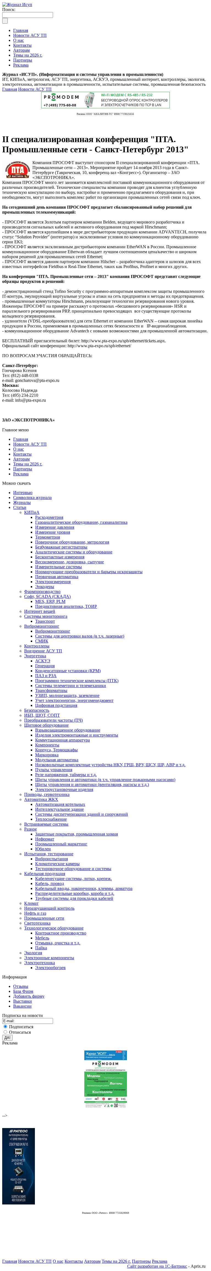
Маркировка (47, 754)
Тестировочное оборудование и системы (73, 868)
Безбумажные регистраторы (61, 547)
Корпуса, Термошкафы (56, 750)
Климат (31, 903)
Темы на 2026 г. (27, 464)
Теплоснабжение (51, 819)
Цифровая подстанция (56, 705)
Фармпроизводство (42, 591)
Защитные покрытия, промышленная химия (76, 834)
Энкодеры (44, 586)
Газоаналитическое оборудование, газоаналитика (81, 522)
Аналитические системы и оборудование (73, 552)
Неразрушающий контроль (49, 908)
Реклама (21, 474)
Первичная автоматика (56, 576)
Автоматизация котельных (60, 804)
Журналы (22, 502)
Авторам (21, 459)
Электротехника (39, 962)
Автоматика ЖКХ (41, 799)
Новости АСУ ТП (35, 89)
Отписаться (20, 1032)
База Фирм (23, 991)
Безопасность (36, 710)
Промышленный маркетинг (61, 844)
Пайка (41, 947)
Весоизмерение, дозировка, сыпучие (69, 561)
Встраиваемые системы (46, 824)
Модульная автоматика (56, 759)
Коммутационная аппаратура (62, 740)
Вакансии (22, 1006)
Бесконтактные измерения (59, 557)
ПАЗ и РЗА (46, 675)
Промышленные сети (44, 918)
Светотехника (37, 923)
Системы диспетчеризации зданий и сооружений (81, 814)
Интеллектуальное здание (59, 809)
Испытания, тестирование (48, 853)
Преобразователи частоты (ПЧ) (53, 720)
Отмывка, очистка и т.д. (57, 943)
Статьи (19, 507)
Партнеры (22, 469)
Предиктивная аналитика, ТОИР (66, 606)
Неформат (44, 839)
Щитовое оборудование (46, 725)
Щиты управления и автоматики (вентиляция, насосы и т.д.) (92, 784)
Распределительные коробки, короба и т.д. (74, 893)
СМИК (41, 641)
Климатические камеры (57, 863)
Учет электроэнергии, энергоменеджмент (74, 700)
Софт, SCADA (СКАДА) (47, 596)
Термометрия (47, 537)
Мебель (42, 938)
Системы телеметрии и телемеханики (70, 685)
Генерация (45, 665)
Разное (30, 829)
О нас (18, 449)
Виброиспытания (51, 858)
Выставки (22, 1001)
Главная (9, 89)
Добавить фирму (29, 996)
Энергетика (35, 656)
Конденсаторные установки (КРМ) (68, 670)
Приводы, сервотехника (47, 794)
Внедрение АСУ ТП (43, 651)
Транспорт (45, 621)
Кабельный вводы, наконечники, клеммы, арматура (83, 888)
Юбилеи (43, 849)
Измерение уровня (52, 532)
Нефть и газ (35, 913)
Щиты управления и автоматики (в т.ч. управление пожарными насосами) (105, 779)
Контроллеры (36, 646)
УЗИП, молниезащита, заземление (67, 695)
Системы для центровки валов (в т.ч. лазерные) (79, 636)
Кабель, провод (49, 883)
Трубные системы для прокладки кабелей (74, 898)
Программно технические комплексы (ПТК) (76, 680)
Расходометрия (49, 517)
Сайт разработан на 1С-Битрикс (157, 1266)
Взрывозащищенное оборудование (67, 730)
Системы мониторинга (45, 616)
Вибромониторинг (41, 626)
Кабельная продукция (44, 873)
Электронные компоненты (49, 957)
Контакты (22, 454)
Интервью (22, 492)
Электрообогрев (50, 967)
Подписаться (21, 1026)
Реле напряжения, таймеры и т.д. (66, 774)
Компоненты (47, 745)
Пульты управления (53, 769)
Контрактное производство (60, 933)
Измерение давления (54, 527)
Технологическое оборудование (54, 928)
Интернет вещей (39, 611)
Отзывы (20, 986)
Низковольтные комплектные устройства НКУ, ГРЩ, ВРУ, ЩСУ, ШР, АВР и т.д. (110, 764)
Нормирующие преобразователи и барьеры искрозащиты (89, 571)
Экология (33, 952)
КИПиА (32, 512)
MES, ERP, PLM (50, 601)
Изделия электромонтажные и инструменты (76, 735)
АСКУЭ (42, 660)
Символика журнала (32, 497)
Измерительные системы (58, 566)
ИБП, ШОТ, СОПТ (42, 715)
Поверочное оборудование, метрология (72, 542)
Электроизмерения (53, 581)
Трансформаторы (51, 690)
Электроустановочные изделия (64, 789)
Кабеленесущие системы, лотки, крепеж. (73, 878)
